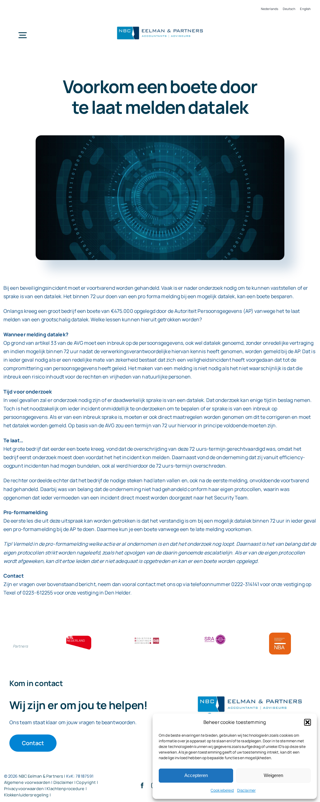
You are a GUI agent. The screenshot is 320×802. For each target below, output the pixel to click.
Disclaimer (246, 790)
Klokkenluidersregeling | (27, 795)
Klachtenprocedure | (66, 788)
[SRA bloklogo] (215, 635)
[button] (307, 722)
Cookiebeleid (222, 790)
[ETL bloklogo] (78, 638)
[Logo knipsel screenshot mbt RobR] (160, 26)
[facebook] (142, 785)
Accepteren (196, 775)
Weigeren (273, 775)
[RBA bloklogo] (147, 638)
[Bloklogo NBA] (280, 635)
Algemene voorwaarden (27, 782)
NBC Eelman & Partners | (42, 776)
